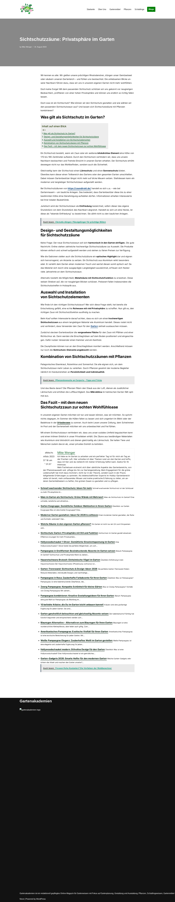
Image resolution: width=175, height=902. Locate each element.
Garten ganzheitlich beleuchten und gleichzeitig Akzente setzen (75, 613)
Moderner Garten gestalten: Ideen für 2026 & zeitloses (69, 515)
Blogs (151, 9)
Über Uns (102, 9)
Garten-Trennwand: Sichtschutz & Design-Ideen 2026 (69, 569)
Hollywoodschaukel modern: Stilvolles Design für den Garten (73, 649)
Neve (22, 899)
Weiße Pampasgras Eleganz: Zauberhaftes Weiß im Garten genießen (77, 640)
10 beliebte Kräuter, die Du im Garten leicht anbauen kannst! (72, 604)
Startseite (91, 9)
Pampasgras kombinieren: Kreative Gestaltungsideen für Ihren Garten (77, 595)
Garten (94, 326)
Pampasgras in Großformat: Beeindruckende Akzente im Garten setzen (78, 551)
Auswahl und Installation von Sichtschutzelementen (67, 140)
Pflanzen (127, 9)
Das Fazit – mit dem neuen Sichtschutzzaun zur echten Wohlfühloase (75, 146)
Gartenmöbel (115, 9)
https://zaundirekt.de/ (79, 188)
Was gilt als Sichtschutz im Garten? (59, 133)
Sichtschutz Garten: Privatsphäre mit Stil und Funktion (69, 533)
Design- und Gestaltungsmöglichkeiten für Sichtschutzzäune (71, 137)
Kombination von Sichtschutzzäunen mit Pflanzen (66, 143)
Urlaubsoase (63, 422)
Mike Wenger (27, 47)
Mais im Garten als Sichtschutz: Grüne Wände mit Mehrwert (72, 497)
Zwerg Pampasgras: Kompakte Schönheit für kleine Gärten (71, 586)
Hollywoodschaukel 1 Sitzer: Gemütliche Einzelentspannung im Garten (78, 542)
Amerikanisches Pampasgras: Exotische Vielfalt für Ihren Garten (74, 631)
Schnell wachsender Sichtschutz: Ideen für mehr (66, 488)
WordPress (41, 899)
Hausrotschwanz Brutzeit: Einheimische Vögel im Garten (70, 560)
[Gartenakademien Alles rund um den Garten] (27, 9)
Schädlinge (139, 9)
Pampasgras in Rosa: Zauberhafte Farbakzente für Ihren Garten (74, 578)
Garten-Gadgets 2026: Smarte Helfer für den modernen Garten (74, 658)
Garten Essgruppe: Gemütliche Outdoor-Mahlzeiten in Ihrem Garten (76, 506)
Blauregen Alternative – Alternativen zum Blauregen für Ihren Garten (77, 622)
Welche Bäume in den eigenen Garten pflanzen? (66, 524)
